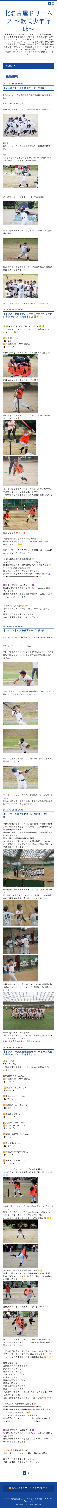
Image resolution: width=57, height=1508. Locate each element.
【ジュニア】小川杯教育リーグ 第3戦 (23, 88)
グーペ (30, 1504)
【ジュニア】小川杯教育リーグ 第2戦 (23, 630)
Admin (38, 1504)
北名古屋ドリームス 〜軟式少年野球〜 (28, 21)
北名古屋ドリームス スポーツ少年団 (26, 1499)
